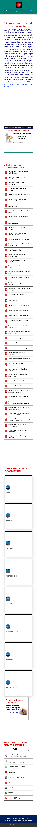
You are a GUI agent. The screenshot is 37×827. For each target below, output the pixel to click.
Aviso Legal (10, 825)
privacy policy (27, 820)
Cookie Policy (17, 820)
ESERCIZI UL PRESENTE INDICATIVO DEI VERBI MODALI (18, 84)
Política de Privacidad (22, 825)
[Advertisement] (18, 107)
